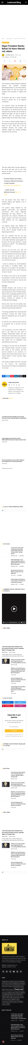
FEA (7, 989)
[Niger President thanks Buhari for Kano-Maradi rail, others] (14, 72)
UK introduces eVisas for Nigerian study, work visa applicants (17, 572)
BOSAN (23, 983)
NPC (22, 997)
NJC (11, 997)
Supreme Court (5, 1001)
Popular (13, 999)
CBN (15, 986)
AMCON (22, 981)
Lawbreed (22, 992)
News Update (5, 42)
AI (18, 981)
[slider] (13, 622)
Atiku (7, 983)
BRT (7, 986)
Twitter (4, 1004)
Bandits (15, 983)
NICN (8, 997)
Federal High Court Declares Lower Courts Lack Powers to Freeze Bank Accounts (18, 581)
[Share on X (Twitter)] (9, 60)
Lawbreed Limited (10, 55)
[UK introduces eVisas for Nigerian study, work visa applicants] (6, 571)
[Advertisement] (14, 21)
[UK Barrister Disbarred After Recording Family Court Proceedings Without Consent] (6, 661)
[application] (14, 609)
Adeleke (11, 981)
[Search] (26, 2)
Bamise (10, 983)
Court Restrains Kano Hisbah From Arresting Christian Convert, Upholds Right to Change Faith (13, 648)
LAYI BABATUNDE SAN (7, 994)
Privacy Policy (15, 736)
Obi (3, 999)
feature (11, 989)
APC (3, 983)
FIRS (10, 992)
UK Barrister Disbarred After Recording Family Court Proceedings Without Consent (18, 661)
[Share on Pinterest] (15, 60)
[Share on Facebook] (4, 60)
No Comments (6, 57)
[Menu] (2, 2)
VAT (8, 1004)
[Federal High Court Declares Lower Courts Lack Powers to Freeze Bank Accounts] (6, 580)
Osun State (7, 999)
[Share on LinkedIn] (20, 60)
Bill (19, 983)
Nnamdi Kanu (17, 997)
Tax (11, 1001)
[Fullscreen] (24, 622)
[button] (14, 609)
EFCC (4, 989)
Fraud (13, 992)
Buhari (10, 986)
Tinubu (15, 1001)
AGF (16, 981)
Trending (20, 1001)
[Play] (4, 622)
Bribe (4, 986)
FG (3, 992)
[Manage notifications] (3, 1042)
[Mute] (22, 622)
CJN (18, 986)
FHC (6, 992)
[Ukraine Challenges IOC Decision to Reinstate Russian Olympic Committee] (6, 679)
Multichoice (19, 994)
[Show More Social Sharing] (24, 60)
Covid (22, 986)
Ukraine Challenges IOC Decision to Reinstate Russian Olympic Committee (18, 680)
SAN (18, 999)
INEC (17, 992)
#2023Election (5, 981)
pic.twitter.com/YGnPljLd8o (12, 185)
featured (19, 989)
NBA (4, 997)
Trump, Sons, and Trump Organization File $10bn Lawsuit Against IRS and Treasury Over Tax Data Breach (17, 550)
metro (14, 994)
